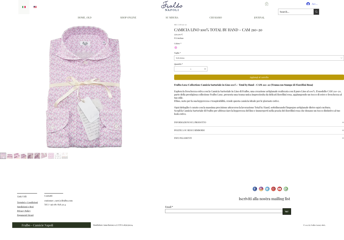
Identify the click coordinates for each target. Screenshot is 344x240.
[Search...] (316, 12)
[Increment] (205, 69)
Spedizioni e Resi (25, 206)
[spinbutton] (191, 69)
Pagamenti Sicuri (25, 215)
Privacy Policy (24, 210)
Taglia (177, 53)
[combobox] (259, 58)
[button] (266, 4)
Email (168, 207)
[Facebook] (255, 189)
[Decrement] (176, 69)
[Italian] (24, 7)
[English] (35, 7)
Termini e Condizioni (27, 202)
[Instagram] (261, 189)
